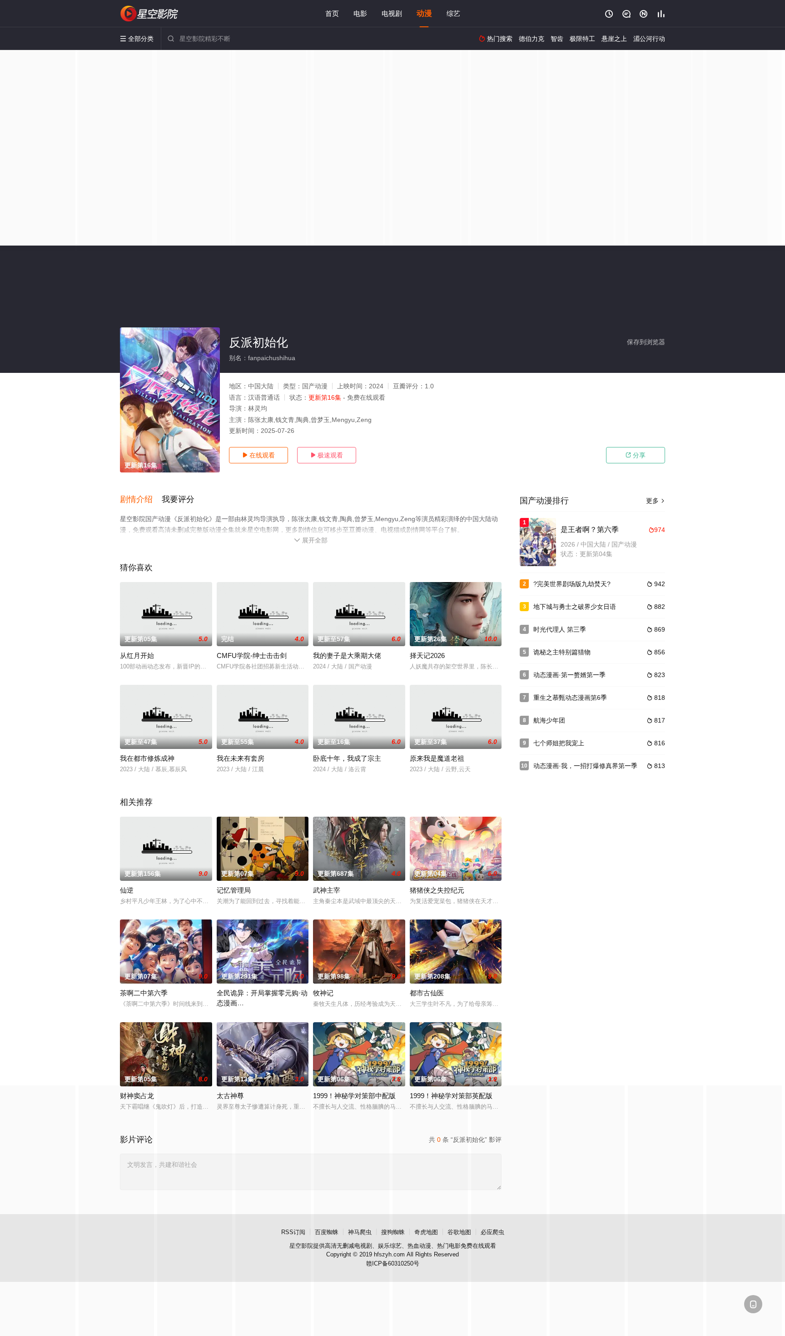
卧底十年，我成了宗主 (347, 758)
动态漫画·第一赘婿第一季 (569, 674)
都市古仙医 (427, 993)
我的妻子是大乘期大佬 (347, 655)
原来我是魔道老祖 (437, 758)
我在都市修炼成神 (147, 758)
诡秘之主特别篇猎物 (562, 652)
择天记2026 (427, 655)
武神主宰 (326, 890)
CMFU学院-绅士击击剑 (252, 655)
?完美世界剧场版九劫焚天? (572, 584)
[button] (141, 499)
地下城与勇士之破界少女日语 (574, 606)
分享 (636, 455)
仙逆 (127, 890)
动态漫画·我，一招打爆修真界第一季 (585, 765)
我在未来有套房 (240, 758)
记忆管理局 (234, 890)
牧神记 (323, 993)
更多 (655, 500)
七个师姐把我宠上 (558, 743)
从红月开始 (137, 655)
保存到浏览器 (646, 342)
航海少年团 (549, 720)
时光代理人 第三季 (559, 629)
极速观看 (326, 455)
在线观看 (258, 455)
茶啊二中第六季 (144, 993)
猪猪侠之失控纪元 (437, 890)
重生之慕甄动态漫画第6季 (570, 697)
